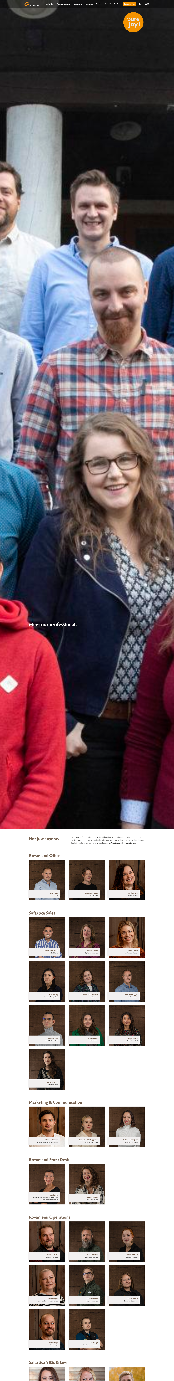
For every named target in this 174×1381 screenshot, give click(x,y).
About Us (89, 4)
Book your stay (129, 4)
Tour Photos (118, 4)
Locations (78, 4)
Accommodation (63, 4)
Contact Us (108, 4)
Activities (50, 4)
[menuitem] (49, 4)
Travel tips (99, 4)
